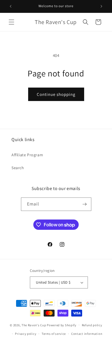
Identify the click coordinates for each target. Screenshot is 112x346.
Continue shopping (56, 94)
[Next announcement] (101, 6)
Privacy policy (25, 334)
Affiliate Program (27, 154)
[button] (11, 22)
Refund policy (92, 325)
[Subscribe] (84, 204)
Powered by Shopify (61, 325)
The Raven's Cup (34, 325)
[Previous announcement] (10, 6)
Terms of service (54, 334)
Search (17, 167)
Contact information (86, 334)
